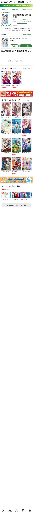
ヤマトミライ (19, 19)
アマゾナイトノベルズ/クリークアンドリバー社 (24, 22)
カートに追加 (25, 46)
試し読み (14, 46)
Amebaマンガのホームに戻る (16, 205)
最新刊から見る (27, 34)
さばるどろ (27, 19)
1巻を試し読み (6, 26)
